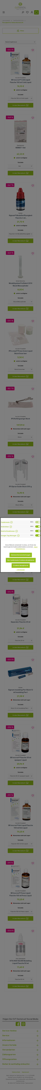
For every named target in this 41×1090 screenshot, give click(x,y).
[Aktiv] (37, 522)
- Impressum (20, 569)
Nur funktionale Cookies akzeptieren (20, 560)
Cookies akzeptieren (20, 565)
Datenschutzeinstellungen (20, 555)
